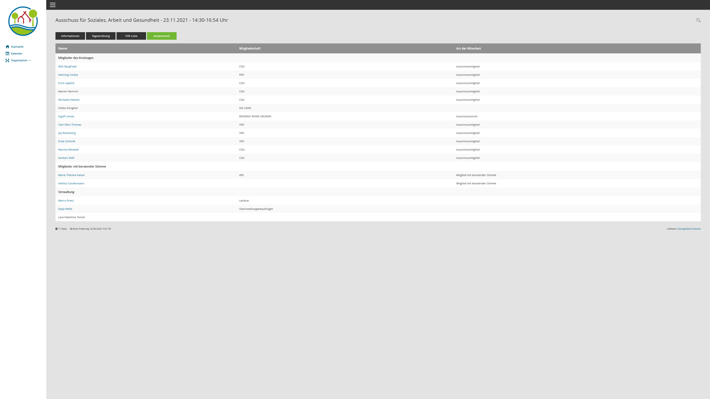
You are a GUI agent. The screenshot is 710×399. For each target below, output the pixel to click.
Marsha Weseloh (68, 149)
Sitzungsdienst (689, 228)
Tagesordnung (101, 36)
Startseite (17, 46)
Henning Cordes (68, 74)
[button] (23, 60)
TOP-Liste (131, 36)
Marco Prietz (66, 200)
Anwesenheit (162, 36)
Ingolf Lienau (66, 116)
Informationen (70, 36)
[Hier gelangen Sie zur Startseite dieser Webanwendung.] (23, 21)
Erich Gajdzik (66, 83)
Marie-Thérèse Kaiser (71, 175)
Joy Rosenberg (67, 133)
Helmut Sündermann (71, 183)
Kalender (16, 53)
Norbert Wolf (66, 158)
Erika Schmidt (66, 141)
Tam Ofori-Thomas (69, 124)
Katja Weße (65, 209)
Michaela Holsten (69, 99)
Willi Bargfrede (67, 66)
